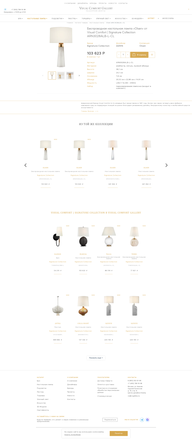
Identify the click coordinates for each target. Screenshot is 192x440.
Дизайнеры (83, 3)
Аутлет (151, 18)
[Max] (147, 420)
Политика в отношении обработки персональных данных (109, 390)
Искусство (121, 19)
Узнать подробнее (72, 435)
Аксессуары (168, 18)
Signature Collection (98, 46)
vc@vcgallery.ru (134, 396)
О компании (70, 3)
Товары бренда (87, 111)
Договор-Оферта (105, 381)
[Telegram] (5, 9)
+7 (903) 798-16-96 (15, 11)
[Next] (79, 76)
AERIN (119, 46)
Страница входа (105, 396)
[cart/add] (48, 191)
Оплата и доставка (106, 384)
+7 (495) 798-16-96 (135, 383)
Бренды (93, 3)
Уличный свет (103, 19)
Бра (20, 19)
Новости (112, 3)
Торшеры (87, 19)
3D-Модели (137, 19)
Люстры (72, 19)
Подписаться (110, 420)
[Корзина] (187, 10)
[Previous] (26, 165)
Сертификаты (43, 410)
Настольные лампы (37, 19)
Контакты (123, 3)
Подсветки (58, 19)
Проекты (103, 3)
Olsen (143, 46)
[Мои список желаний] (182, 10)
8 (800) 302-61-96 (134, 380)
